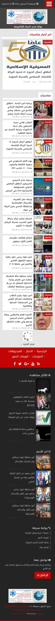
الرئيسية (42, 351)
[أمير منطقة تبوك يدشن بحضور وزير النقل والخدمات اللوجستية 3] (43, 501)
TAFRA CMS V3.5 (19, 613)
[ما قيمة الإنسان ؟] (43, 392)
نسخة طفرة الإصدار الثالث (24, 610)
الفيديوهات (15, 351)
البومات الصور (20, 356)
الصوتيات (37, 356)
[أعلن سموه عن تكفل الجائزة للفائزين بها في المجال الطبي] (43, 485)
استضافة (40, 613)
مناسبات (45, 95)
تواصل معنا (44, 547)
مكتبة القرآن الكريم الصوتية (37, 542)
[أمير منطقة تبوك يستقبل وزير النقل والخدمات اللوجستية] (43, 517)
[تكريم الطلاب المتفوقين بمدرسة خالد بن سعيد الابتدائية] (43, 408)
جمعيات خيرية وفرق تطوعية (37, 533)
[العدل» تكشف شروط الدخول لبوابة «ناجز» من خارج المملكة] (43, 424)
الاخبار (29, 351)
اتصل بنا (41, 575)
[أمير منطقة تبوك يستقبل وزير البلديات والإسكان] (43, 469)
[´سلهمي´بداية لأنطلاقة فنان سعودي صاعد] (43, 440)
